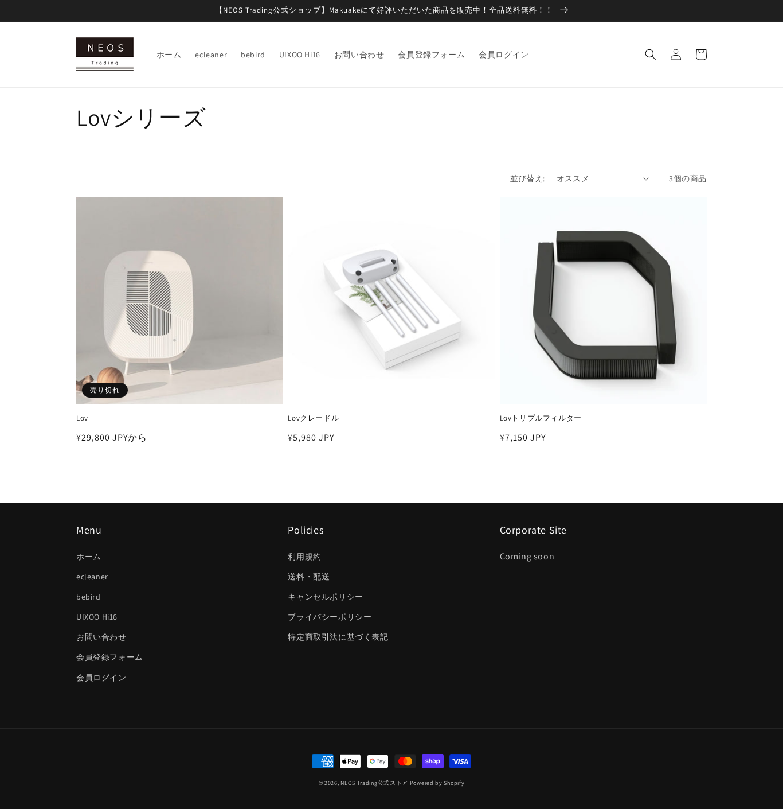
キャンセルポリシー (325, 597)
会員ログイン (101, 677)
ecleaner (92, 576)
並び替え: (527, 178)
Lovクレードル (313, 418)
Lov (82, 418)
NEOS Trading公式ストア (374, 783)
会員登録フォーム (109, 657)
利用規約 (304, 556)
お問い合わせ (101, 637)
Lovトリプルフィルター (541, 418)
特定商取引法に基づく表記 (338, 637)
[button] (650, 54)
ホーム (88, 556)
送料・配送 (309, 576)
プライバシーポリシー (329, 617)
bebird (88, 597)
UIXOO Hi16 (97, 617)
